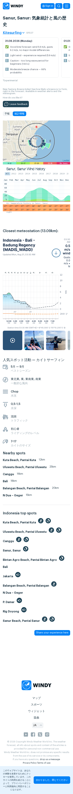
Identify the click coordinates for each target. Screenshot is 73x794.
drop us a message (50, 759)
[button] (61, 253)
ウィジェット (36, 711)
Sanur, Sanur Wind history (25, 169)
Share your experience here (52, 632)
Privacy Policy (29, 763)
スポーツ (36, 704)
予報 (7, 114)
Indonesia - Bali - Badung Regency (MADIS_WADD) (19, 245)
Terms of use (43, 763)
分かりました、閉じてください (52, 780)
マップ (36, 698)
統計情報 (19, 114)
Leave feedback (18, 104)
